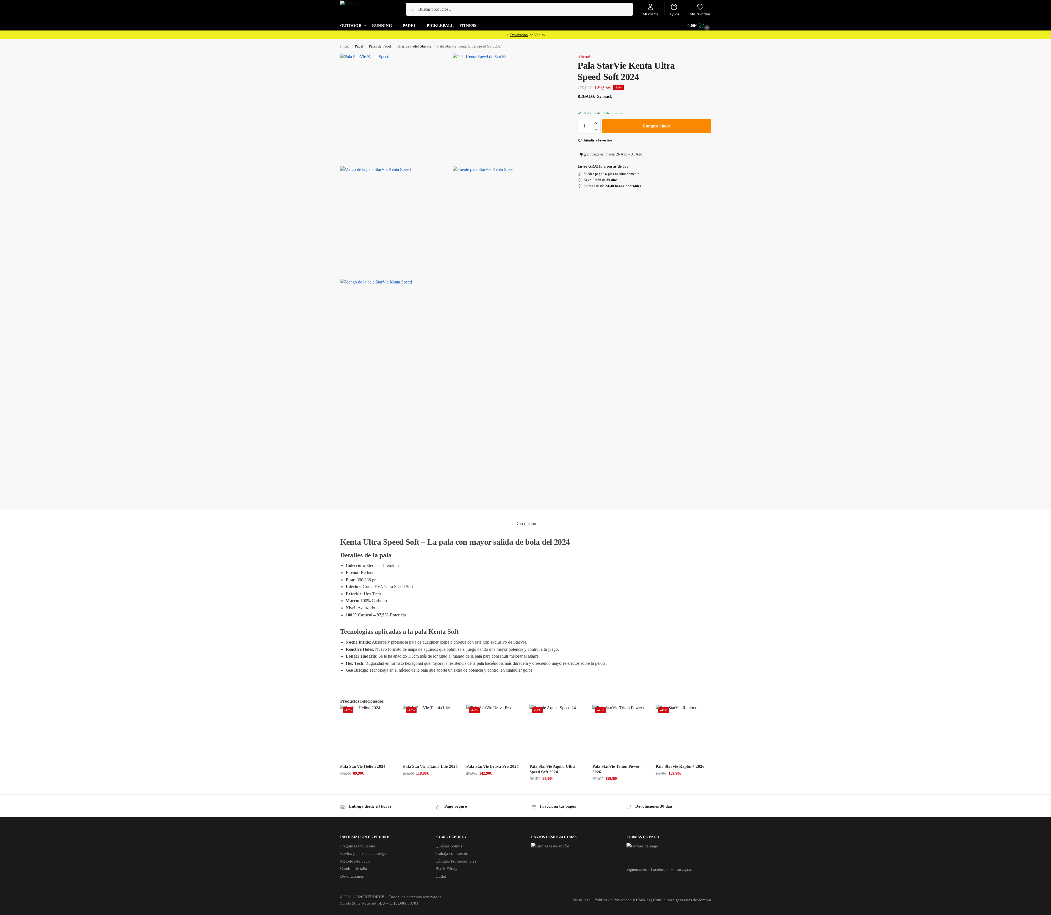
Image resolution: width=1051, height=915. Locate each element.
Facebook (659, 869)
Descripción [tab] (525, 523)
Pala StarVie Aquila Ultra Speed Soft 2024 (552, 769)
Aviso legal (582, 900)
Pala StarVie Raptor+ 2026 (680, 766)
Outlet (441, 876)
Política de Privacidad (613, 900)
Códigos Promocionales (456, 861)
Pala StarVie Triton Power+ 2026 (617, 769)
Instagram (685, 869)
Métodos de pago (355, 861)
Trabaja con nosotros (453, 853)
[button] (699, 25)
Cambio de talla (353, 868)
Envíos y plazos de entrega (363, 853)
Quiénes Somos (449, 846)
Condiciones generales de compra (682, 900)
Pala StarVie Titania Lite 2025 (430, 766)
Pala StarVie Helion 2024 (363, 766)
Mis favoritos (700, 14)
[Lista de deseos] (386, 713)
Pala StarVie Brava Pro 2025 (492, 766)
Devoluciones (352, 876)
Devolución (519, 35)
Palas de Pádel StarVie (413, 46)
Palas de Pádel (380, 46)
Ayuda (674, 14)
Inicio (344, 46)
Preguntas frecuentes (358, 846)
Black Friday (446, 868)
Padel (359, 46)
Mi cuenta (650, 14)
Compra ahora (656, 126)
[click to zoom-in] (395, 108)
